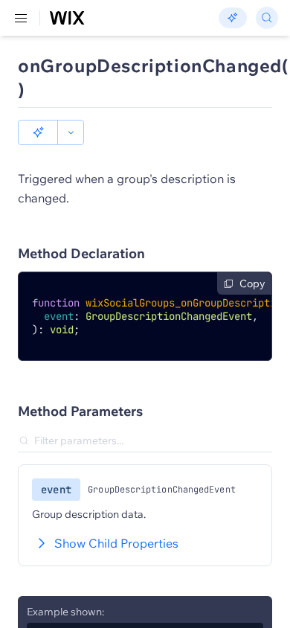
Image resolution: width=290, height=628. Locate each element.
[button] (38, 132)
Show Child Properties (116, 543)
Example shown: (65, 611)
